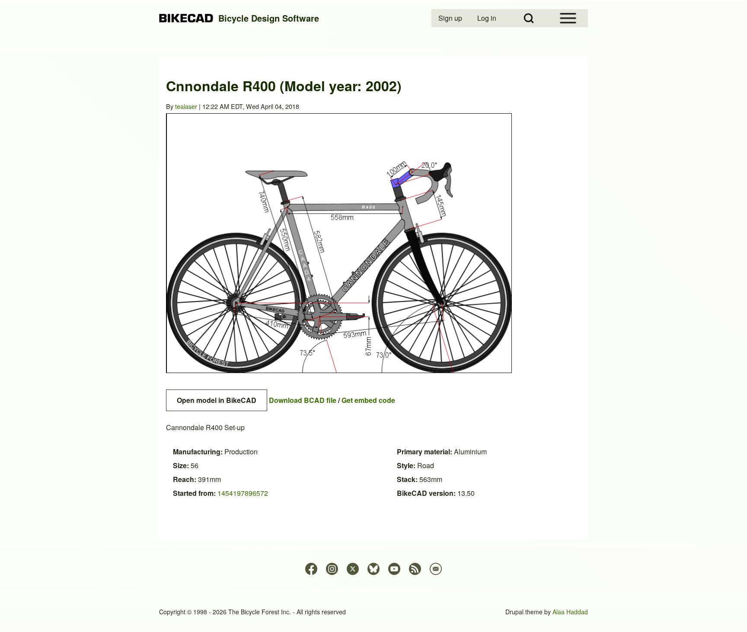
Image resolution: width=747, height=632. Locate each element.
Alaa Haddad (570, 611)
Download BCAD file (302, 400)
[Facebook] (311, 568)
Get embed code (368, 400)
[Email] (435, 568)
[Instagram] (332, 568)
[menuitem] (450, 18)
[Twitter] (352, 568)
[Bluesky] (373, 568)
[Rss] (415, 568)
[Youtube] (394, 568)
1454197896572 (242, 493)
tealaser (186, 106)
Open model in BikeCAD (216, 400)
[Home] (186, 18)
